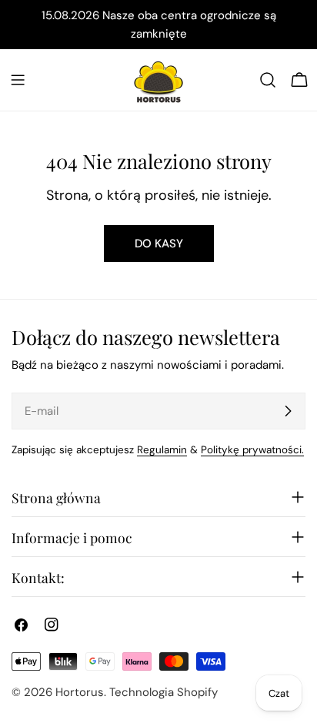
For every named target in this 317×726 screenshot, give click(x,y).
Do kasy (159, 243)
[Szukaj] (267, 80)
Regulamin (162, 449)
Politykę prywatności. (252, 449)
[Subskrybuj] (288, 411)
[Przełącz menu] (17, 80)
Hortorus (79, 692)
